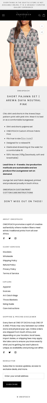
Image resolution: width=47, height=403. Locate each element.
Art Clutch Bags (10, 295)
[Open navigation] (3, 15)
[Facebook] (4, 238)
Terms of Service (11, 273)
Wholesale (8, 256)
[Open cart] (44, 15)
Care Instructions (11, 308)
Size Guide (27, 138)
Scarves (6, 291)
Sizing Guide (8, 304)
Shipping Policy (10, 260)
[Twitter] (10, 238)
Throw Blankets (10, 299)
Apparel (7, 287)
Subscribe (12, 384)
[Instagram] (15, 238)
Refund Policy (9, 264)
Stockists (7, 252)
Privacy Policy (9, 269)
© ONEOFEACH (23, 397)
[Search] (39, 15)
